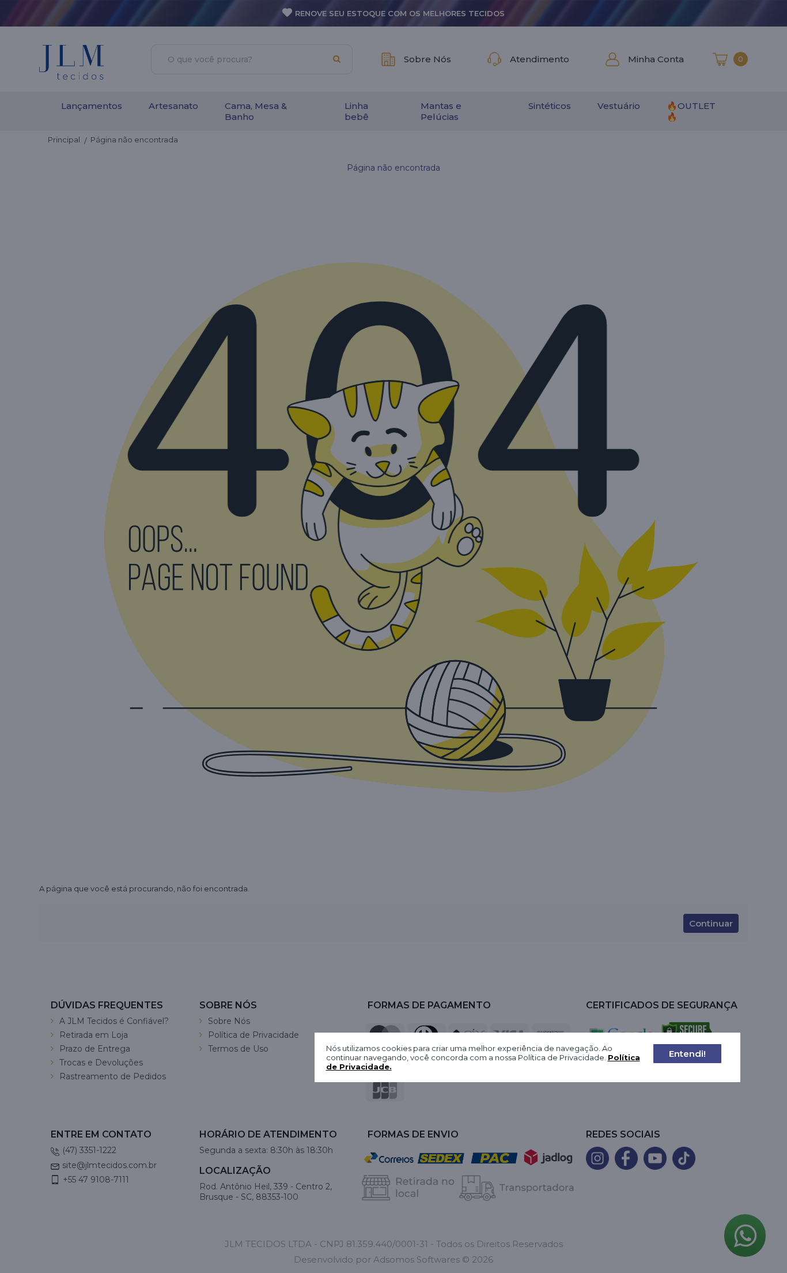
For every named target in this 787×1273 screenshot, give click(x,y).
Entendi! (687, 1053)
